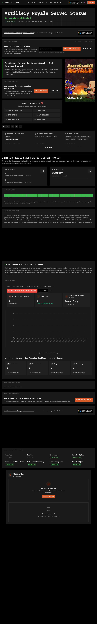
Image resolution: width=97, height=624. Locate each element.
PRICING (49, 2)
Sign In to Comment (48, 496)
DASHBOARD (57, 2)
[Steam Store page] (12, 126)
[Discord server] (20, 126)
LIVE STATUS (31, 2)
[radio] (18, 110)
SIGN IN (91, 2)
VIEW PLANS (87, 49)
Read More (7, 225)
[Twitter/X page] (16, 126)
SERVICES (41, 2)
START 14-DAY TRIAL (71, 49)
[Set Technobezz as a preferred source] (73, 2)
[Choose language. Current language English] (83, 2)
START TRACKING (41, 91)
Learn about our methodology (49, 353)
